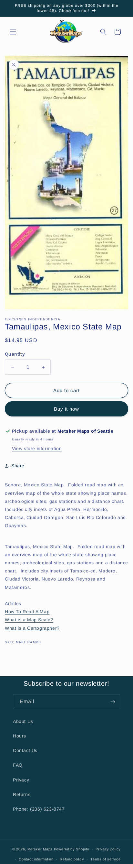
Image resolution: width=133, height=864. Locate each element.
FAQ (18, 765)
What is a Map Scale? (29, 619)
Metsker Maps (40, 849)
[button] (13, 32)
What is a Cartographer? (32, 628)
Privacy (21, 779)
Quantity (15, 354)
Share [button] (18, 465)
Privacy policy (108, 849)
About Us (23, 721)
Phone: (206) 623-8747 (39, 809)
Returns (21, 794)
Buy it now (66, 409)
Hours (19, 735)
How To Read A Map (27, 611)
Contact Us (25, 750)
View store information (37, 448)
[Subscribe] (113, 701)
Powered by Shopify (71, 849)
